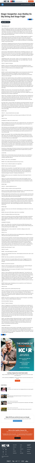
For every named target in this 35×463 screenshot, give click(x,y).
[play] (2, 4)
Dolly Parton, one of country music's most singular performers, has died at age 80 (20, 389)
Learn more (17, 380)
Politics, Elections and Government (12, 401)
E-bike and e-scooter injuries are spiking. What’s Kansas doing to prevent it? (19, 409)
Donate (31, 1)
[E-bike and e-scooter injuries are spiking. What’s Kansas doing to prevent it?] (4, 409)
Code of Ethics (29, 447)
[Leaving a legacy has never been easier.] (17, 354)
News (8, 394)
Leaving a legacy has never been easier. (17, 373)
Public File (28, 451)
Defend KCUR (17, 438)
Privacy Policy (29, 453)
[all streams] (33, 4)
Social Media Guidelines (29, 445)
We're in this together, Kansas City (17, 430)
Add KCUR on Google (17, 420)
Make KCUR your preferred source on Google (17, 417)
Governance (28, 449)
